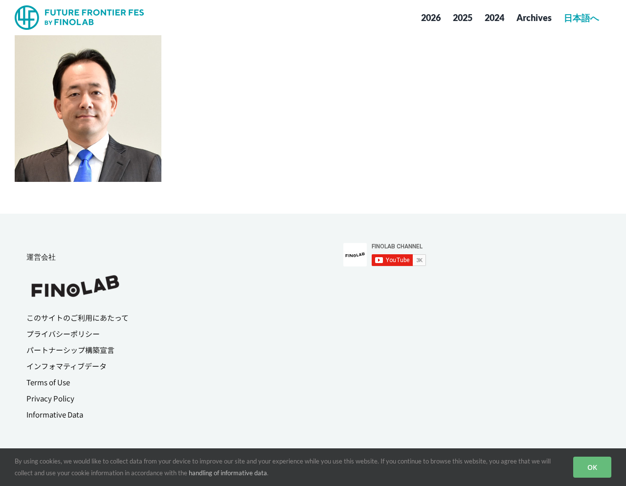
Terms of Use (48, 382)
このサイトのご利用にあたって (77, 317)
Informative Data (54, 414)
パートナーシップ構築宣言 (70, 350)
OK (592, 467)
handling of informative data (228, 473)
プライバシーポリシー (63, 334)
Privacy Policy (50, 398)
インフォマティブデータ (66, 366)
